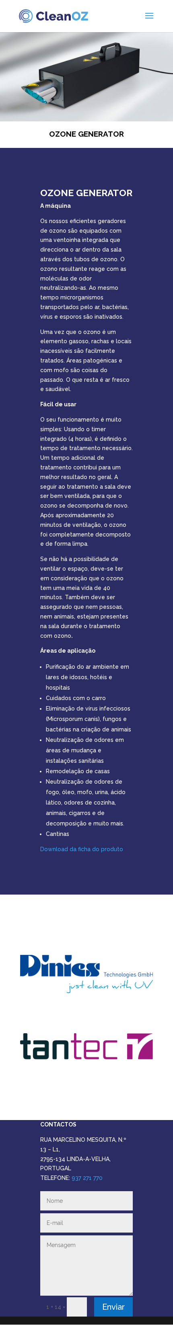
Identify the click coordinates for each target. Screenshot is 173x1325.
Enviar (113, 1307)
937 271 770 (87, 1178)
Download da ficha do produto (81, 849)
